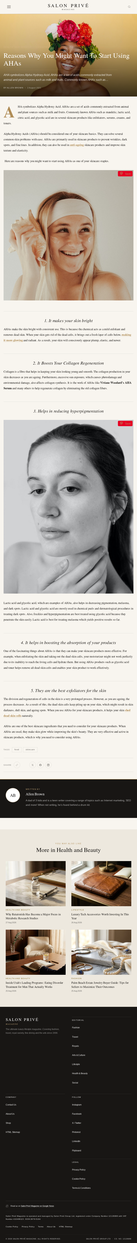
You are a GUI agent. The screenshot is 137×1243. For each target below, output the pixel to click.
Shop (8, 1123)
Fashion (76, 1027)
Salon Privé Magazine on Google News (37, 1206)
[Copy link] (17, 765)
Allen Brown (35, 793)
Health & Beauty (80, 1073)
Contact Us (11, 1105)
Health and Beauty (17, 47)
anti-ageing (77, 145)
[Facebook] (40, 765)
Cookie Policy (78, 1179)
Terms (40, 1227)
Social (75, 1082)
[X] (32, 765)
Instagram (77, 1105)
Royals (75, 1046)
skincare (30, 749)
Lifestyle (43, 47)
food (16, 749)
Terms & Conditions (81, 1188)
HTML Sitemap (13, 1132)
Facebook (77, 1114)
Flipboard (76, 1150)
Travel (75, 1037)
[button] (9, 6)
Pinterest (76, 1132)
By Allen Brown (13, 88)
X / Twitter (76, 1123)
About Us (10, 1114)
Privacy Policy (78, 1170)
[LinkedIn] (48, 765)
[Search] (129, 7)
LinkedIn (76, 1141)
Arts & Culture (78, 1055)
